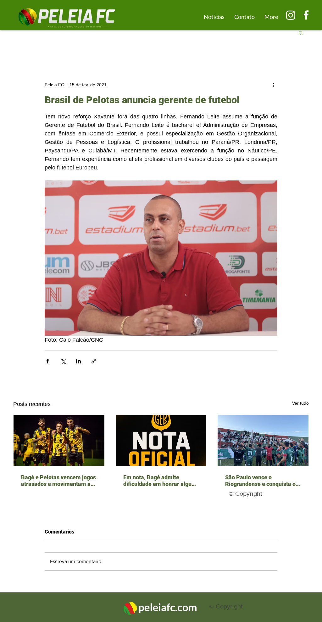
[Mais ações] (273, 84)
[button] (301, 32)
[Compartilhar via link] (94, 361)
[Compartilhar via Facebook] (48, 361)
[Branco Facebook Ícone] (306, 15)
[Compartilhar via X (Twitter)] (63, 361)
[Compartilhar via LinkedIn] (78, 361)
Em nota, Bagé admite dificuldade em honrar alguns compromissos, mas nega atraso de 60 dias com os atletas (160, 480)
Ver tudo (300, 403)
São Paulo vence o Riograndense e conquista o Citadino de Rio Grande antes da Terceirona (262, 480)
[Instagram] (291, 15)
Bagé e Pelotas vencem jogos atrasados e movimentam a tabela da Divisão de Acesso (58, 480)
